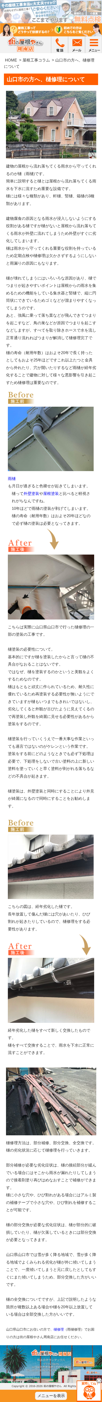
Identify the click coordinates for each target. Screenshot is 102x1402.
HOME (11, 60)
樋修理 (59, 1329)
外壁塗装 (31, 493)
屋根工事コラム (36, 60)
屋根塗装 (51, 493)
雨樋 (12, 478)
